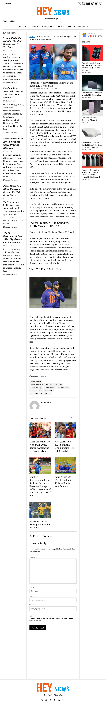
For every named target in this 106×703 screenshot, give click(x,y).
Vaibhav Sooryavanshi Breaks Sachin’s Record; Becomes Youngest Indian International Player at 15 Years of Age (40, 486)
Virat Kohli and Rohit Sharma (41, 394)
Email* (31, 596)
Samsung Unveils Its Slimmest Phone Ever (90, 119)
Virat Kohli (48, 391)
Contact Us (83, 26)
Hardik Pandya (36, 381)
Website (32, 605)
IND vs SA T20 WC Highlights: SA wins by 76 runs (39, 524)
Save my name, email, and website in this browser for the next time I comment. (51, 619)
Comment (32, 557)
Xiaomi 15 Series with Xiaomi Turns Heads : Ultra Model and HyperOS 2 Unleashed (91, 173)
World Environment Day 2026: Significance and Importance (12, 237)
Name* (31, 587)
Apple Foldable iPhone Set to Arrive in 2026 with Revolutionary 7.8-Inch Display (92, 66)
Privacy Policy (48, 26)
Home (32, 36)
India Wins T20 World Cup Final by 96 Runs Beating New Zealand (64, 481)
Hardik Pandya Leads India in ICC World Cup (46, 385)
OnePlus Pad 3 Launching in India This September (92, 94)
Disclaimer (34, 26)
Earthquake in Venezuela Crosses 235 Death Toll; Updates (13, 93)
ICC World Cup (36, 388)
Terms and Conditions (66, 26)
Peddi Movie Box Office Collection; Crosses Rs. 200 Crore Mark (12, 190)
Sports (43, 375)
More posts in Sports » (69, 418)
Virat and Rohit (36, 391)
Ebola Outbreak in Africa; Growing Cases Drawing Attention (13, 143)
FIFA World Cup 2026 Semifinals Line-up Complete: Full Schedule (64, 446)
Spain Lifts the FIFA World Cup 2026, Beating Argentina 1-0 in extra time (39, 446)
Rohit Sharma (49, 388)
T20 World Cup (63, 388)
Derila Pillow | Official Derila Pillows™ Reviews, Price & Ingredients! (92, 145)
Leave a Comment (11, 82)
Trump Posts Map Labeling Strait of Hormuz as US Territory (12, 42)
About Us (23, 26)
